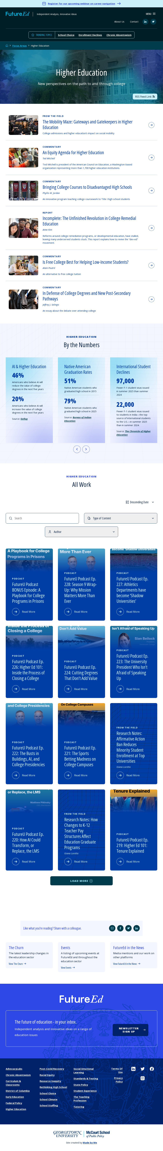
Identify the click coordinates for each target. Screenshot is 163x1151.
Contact (134, 21)
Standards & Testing (86, 1078)
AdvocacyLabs (14, 1068)
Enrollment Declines (90, 35)
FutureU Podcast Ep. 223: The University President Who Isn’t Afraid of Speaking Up (132, 667)
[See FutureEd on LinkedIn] (133, 1069)
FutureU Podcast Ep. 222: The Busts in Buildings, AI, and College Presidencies (28, 756)
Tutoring (79, 1106)
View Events (66, 967)
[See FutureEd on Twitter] (143, 1069)
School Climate (48, 1099)
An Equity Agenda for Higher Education (73, 152)
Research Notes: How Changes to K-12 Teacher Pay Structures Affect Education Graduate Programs (81, 833)
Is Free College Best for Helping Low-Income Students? (85, 262)
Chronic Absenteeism (118, 35)
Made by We (90, 1142)
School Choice (66, 35)
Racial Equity (47, 1075)
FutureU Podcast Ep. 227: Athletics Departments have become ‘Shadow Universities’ (132, 590)
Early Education (15, 1096)
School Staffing (49, 1105)
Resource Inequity (50, 1081)
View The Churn (16, 963)
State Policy (81, 1084)
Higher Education (16, 1109)
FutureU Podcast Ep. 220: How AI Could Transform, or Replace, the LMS (28, 842)
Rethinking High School (53, 1087)
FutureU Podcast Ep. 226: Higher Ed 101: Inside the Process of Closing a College (28, 669)
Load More (79, 881)
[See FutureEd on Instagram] (143, 1078)
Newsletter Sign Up (129, 1029)
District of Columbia (18, 1090)
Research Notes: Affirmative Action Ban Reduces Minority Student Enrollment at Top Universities (131, 747)
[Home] (7, 46)
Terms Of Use (117, 1070)
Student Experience (85, 1090)
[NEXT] (86, 449)
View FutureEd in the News (125, 963)
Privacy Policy (118, 1079)
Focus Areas (19, 45)
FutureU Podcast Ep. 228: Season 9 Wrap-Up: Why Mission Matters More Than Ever (80, 590)
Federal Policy (14, 1103)
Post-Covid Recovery (52, 1068)
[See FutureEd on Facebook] (152, 1069)
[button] (150, 13)
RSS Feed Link (143, 96)
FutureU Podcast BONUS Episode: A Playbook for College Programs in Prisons (28, 592)
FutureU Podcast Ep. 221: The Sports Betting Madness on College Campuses (80, 756)
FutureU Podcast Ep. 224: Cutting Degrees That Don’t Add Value (81, 672)
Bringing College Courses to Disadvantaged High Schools (87, 187)
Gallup (24, 418)
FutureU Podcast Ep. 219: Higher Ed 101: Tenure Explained (132, 845)
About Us (119, 21)
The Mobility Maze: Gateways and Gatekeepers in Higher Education (88, 124)
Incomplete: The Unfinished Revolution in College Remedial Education (89, 221)
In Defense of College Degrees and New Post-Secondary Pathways (87, 296)
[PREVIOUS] (77, 449)
